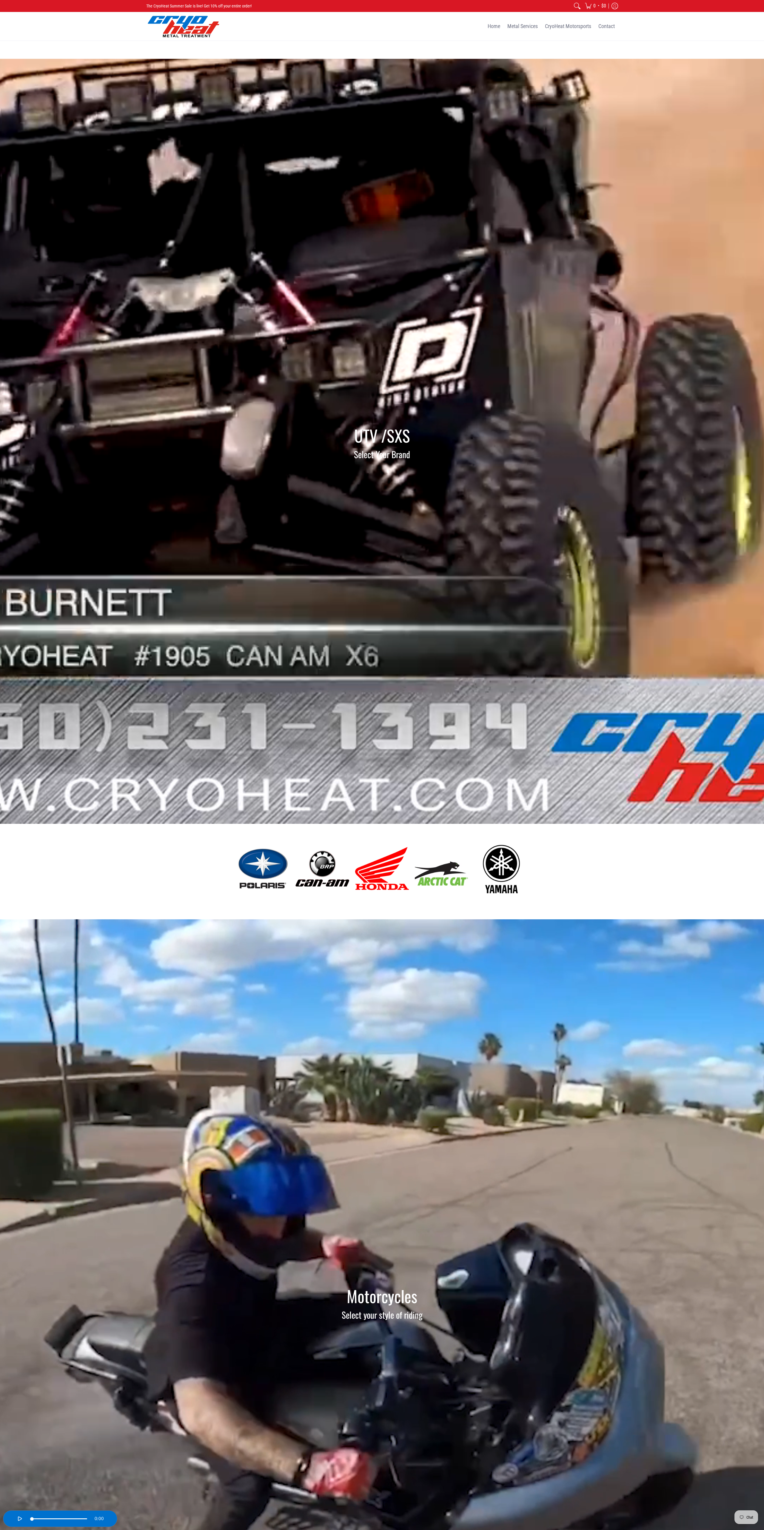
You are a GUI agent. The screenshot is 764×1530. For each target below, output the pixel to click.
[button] (595, 6)
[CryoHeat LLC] (183, 26)
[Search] (577, 6)
